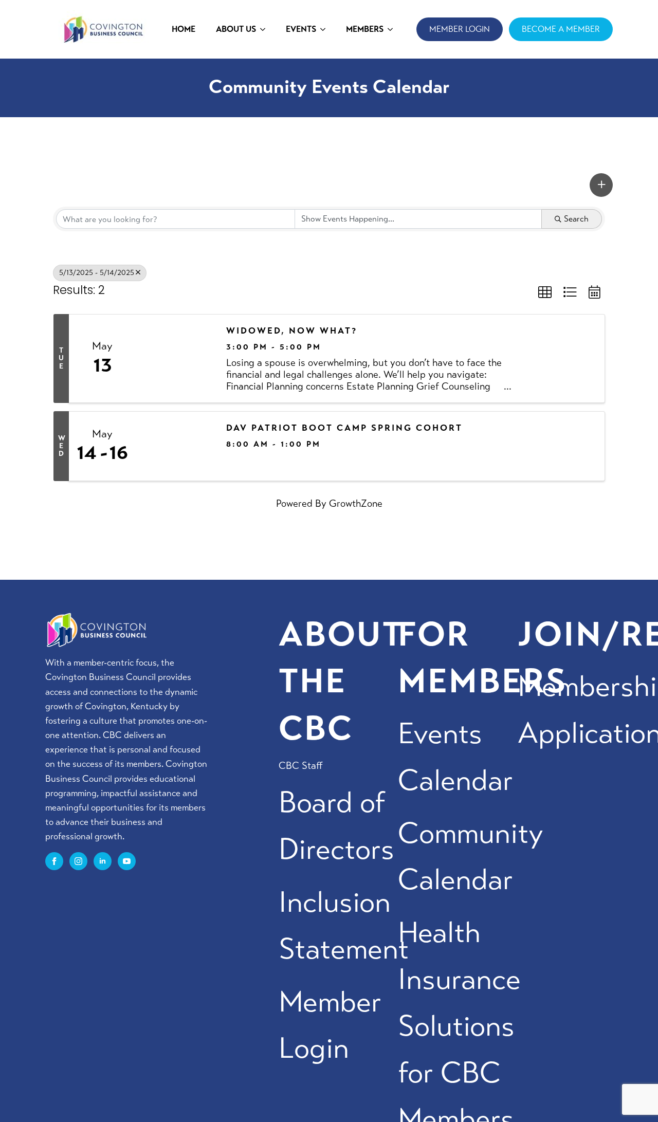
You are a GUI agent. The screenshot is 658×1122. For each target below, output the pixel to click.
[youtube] (127, 861)
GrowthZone (355, 503)
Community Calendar (470, 857)
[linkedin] (103, 861)
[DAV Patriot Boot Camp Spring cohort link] (176, 446)
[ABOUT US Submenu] (266, 29)
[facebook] (54, 861)
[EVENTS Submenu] (326, 29)
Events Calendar (455, 757)
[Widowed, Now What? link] (176, 358)
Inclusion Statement (344, 926)
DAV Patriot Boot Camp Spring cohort (344, 427)
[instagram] (78, 861)
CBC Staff (301, 765)
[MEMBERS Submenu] (393, 29)
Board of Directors (336, 826)
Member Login (330, 1025)
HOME (183, 29)
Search (576, 219)
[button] (601, 185)
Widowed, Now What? (291, 330)
